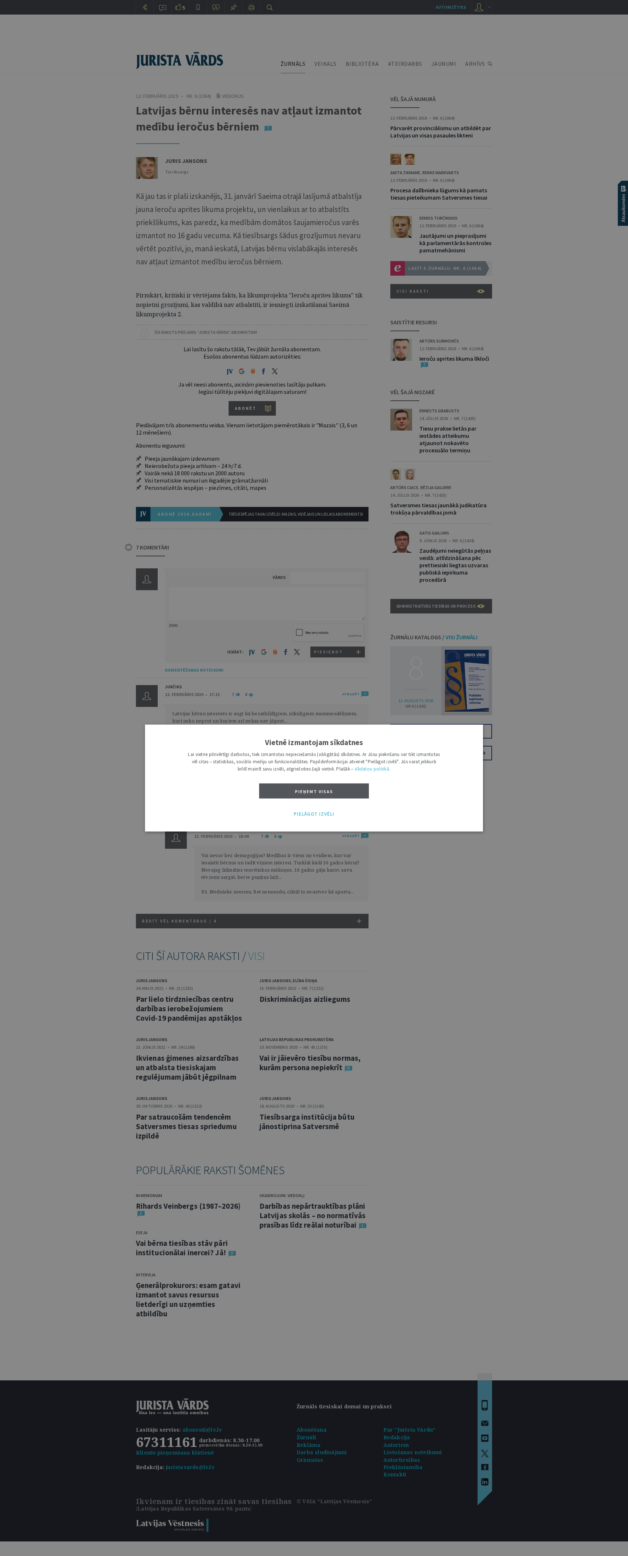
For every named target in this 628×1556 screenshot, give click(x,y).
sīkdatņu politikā (372, 768)
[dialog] (314, 778)
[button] (314, 814)
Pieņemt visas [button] (314, 791)
